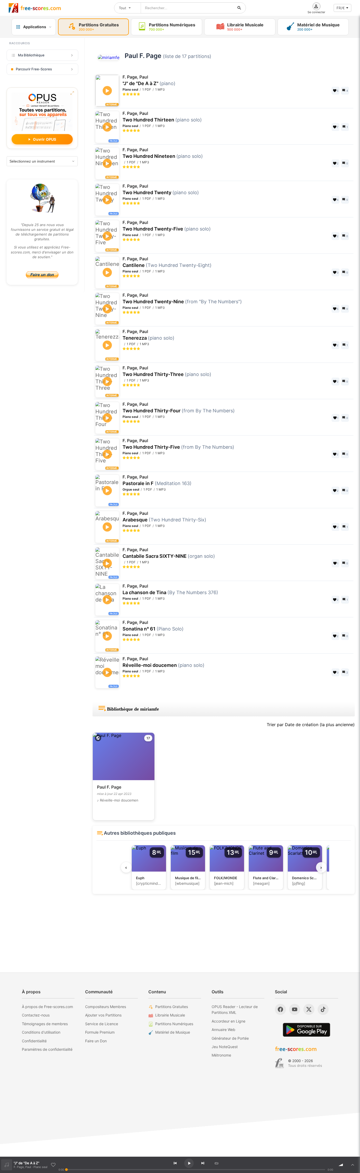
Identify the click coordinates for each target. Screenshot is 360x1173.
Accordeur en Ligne (228, 1021)
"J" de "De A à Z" (149, 80)
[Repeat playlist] (216, 1163)
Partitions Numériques (174, 1024)
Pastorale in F (157, 480)
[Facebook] (280, 1009)
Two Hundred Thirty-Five (178, 444)
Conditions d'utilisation (41, 1032)
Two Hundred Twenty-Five (167, 226)
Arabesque (164, 516)
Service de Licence (101, 1024)
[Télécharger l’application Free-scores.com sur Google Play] (306, 1030)
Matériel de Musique (172, 1032)
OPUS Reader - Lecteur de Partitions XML (235, 1009)
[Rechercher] (239, 8)
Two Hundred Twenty (161, 189)
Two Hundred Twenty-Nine (182, 298)
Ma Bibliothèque (31, 55)
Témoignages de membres (45, 1024)
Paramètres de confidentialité (47, 1049)
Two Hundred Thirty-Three (167, 371)
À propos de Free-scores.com (47, 1006)
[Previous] (175, 1163)
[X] (308, 1009)
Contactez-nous (36, 1015)
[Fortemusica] (279, 1063)
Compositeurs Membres (105, 1006)
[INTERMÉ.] (107, 242)
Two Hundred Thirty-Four (179, 407)
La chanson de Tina (170, 589)
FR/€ (341, 8)
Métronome (221, 1055)
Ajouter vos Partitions (103, 1015)
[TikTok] (323, 1009)
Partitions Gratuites (171, 1006)
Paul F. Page (143, 56)
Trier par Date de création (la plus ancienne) (311, 724)
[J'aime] (53, 1165)
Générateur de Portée (230, 1038)
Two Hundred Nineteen (163, 153)
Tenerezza (148, 335)
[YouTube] (294, 1009)
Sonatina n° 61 (153, 626)
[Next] (203, 1163)
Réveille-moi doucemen (164, 662)
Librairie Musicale (170, 1015)
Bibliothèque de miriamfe (133, 709)
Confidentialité (34, 1041)
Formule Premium (100, 1032)
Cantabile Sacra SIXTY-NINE (169, 553)
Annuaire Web (223, 1029)
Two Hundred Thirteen (162, 117)
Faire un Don (96, 1041)
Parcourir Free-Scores (34, 69)
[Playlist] (352, 1165)
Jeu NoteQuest (225, 1046)
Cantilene (167, 262)
